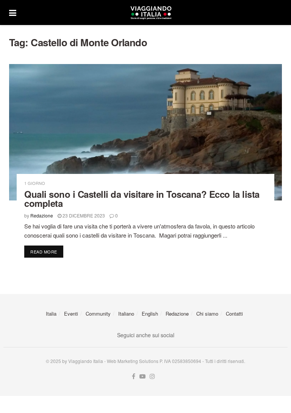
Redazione (41, 215)
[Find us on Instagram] (152, 376)
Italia (51, 313)
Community (98, 313)
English (150, 313)
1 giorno (34, 183)
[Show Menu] (12, 12)
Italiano (126, 313)
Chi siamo (207, 313)
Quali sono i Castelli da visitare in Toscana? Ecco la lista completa (142, 199)
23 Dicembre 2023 (83, 215)
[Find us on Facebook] (133, 376)
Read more (46, 251)
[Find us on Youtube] (142, 376)
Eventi (71, 313)
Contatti (234, 313)
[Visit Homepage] (150, 12)
